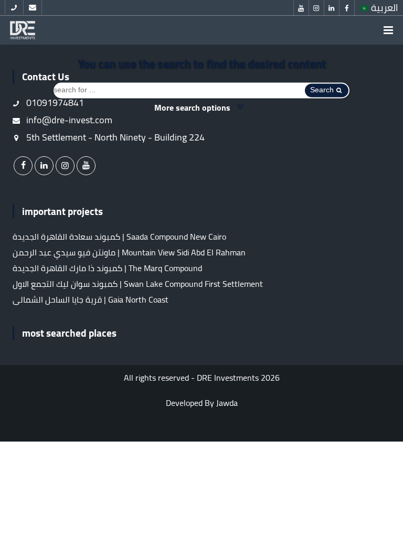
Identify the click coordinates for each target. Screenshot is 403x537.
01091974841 (54, 102)
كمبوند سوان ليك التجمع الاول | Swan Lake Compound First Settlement (138, 284)
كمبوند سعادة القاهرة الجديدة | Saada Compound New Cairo (119, 236)
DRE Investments (228, 377)
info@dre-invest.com (68, 119)
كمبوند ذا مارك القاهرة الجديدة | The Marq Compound (107, 268)
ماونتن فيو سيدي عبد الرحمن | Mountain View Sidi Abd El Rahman (129, 252)
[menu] (388, 30)
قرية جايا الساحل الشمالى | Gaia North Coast (90, 299)
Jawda (227, 403)
